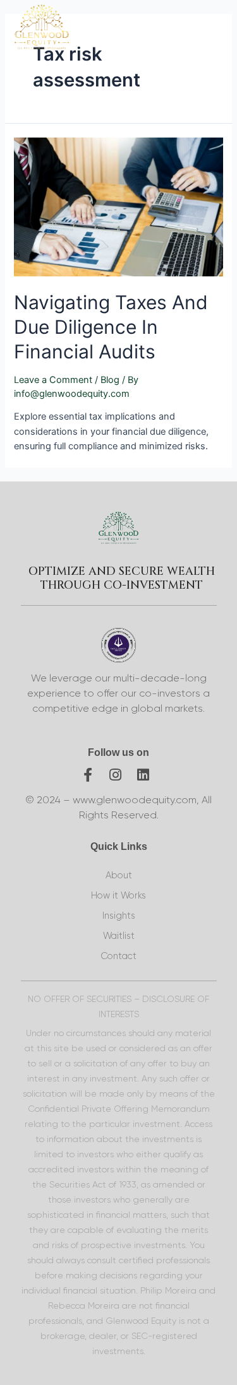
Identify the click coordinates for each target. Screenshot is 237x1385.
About (119, 875)
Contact (118, 956)
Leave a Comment (53, 380)
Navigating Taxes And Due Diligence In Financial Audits (111, 327)
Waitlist (119, 936)
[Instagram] (116, 775)
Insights (118, 916)
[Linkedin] (143, 775)
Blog (109, 380)
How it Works (118, 895)
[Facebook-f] (88, 775)
